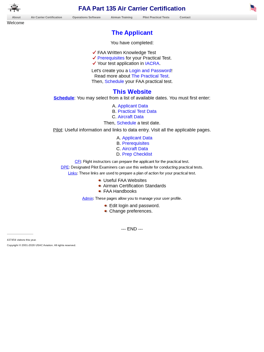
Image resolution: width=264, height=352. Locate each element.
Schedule (114, 81)
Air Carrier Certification (46, 17)
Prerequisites (111, 58)
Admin (87, 198)
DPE (65, 167)
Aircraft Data (131, 116)
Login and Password (150, 70)
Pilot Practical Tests (156, 17)
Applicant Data (133, 105)
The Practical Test (149, 76)
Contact (185, 17)
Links (72, 173)
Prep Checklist (137, 154)
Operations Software (86, 17)
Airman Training (122, 17)
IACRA (152, 63)
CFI (78, 162)
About (16, 17)
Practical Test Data (137, 111)
